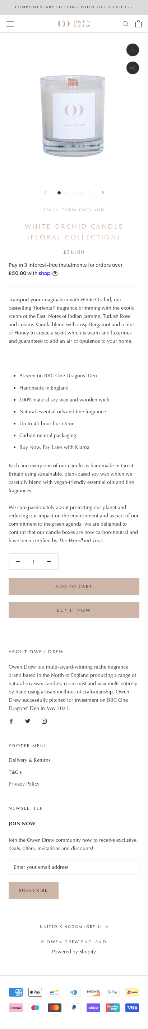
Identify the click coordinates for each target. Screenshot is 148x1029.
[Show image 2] (66, 192)
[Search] (125, 24)
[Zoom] (132, 50)
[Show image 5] (89, 192)
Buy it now (74, 610)
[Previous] (46, 192)
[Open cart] (138, 23)
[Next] (103, 192)
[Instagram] (44, 721)
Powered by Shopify (74, 951)
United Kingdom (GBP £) (71, 926)
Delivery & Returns (29, 760)
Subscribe (33, 890)
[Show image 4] (81, 192)
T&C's (15, 772)
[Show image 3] (74, 192)
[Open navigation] (10, 24)
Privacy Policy (24, 784)
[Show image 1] (59, 192)
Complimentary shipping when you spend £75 (74, 7)
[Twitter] (27, 721)
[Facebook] (11, 721)
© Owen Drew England (74, 941)
